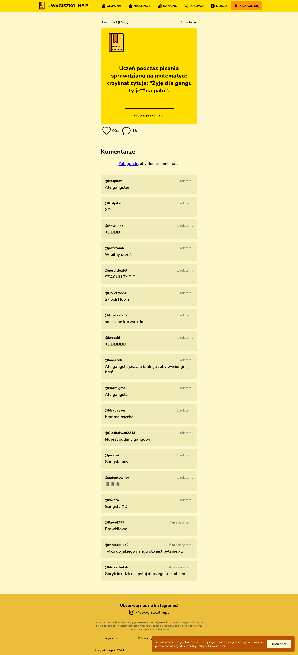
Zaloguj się (128, 163)
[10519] (106, 130)
